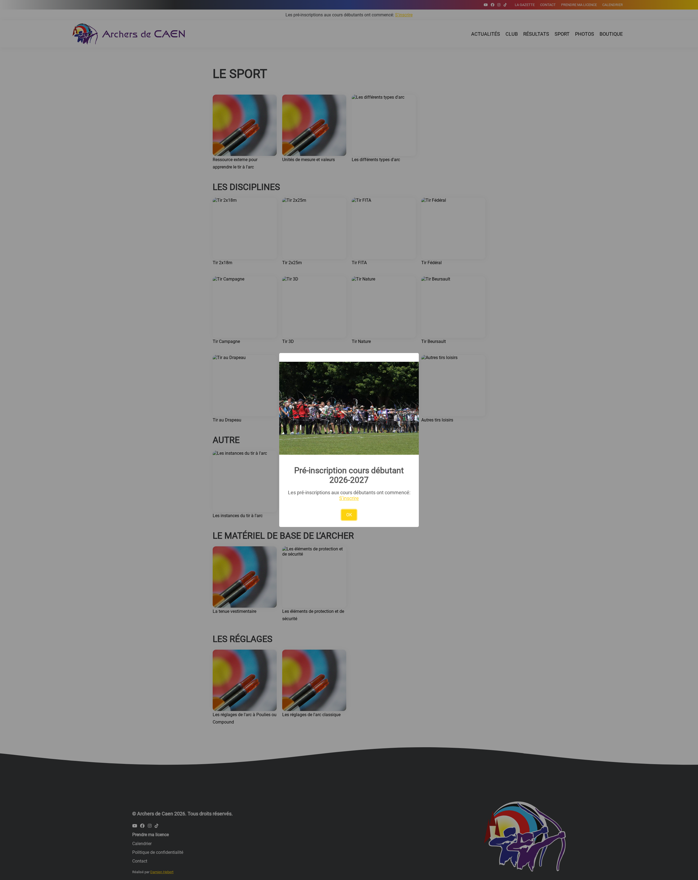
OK (349, 514)
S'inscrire (349, 498)
